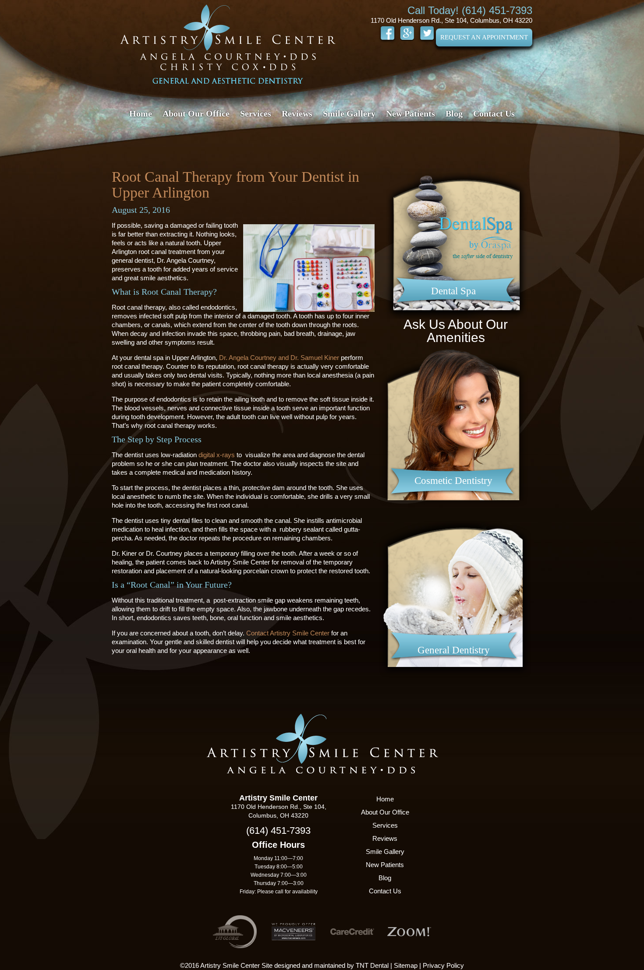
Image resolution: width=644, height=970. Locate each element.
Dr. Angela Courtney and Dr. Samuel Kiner (279, 357)
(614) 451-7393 (278, 830)
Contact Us (494, 113)
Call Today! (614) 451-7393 (469, 10)
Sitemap (406, 965)
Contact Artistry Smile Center (287, 633)
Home (140, 113)
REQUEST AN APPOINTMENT (484, 37)
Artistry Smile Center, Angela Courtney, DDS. (228, 44)
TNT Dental (372, 965)
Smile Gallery (349, 113)
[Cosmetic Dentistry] (455, 511)
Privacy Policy (443, 965)
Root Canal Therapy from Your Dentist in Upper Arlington (235, 185)
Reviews (297, 113)
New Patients (410, 113)
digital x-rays (216, 455)
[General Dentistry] (455, 681)
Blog (454, 113)
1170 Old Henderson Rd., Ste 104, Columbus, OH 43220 (451, 20)
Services (255, 113)
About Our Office (196, 113)
